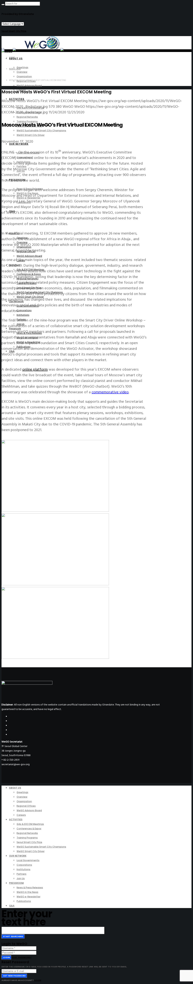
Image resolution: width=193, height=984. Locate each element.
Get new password (14, 975)
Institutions (23, 315)
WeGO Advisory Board (29, 256)
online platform (35, 369)
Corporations (24, 310)
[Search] (3, 4)
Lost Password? (22, 957)
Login (6, 957)
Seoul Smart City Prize (14, 31)
